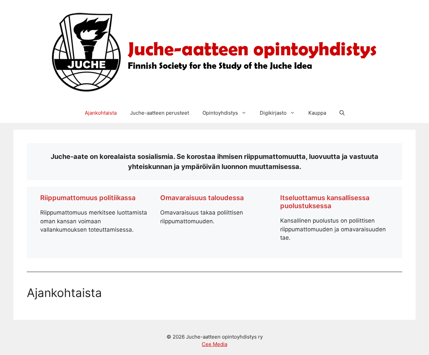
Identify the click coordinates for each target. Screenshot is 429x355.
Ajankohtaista (101, 113)
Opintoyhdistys (220, 113)
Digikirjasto (273, 113)
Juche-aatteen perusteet (159, 113)
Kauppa (317, 113)
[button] (342, 113)
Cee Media (214, 344)
